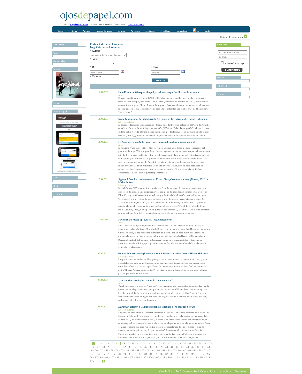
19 (179, 343)
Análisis (86, 31)
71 (205, 350)
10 (133, 343)
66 (179, 350)
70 (200, 350)
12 (143, 343)
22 (195, 343)
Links (207, 31)
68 (189, 350)
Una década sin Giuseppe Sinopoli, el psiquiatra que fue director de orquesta (158, 92)
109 (170, 357)
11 (138, 343)
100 (112, 357)
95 (208, 354)
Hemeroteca (181, 31)
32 (124, 347)
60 (148, 350)
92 (192, 354)
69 (195, 350)
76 (109, 354)
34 (135, 347)
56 (127, 350)
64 (169, 350)
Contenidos (240, 371)
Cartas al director (208, 371)
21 (190, 343)
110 (176, 357)
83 (145, 354)
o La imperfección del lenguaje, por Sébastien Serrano (156, 306)
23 (200, 343)
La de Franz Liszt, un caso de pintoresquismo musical (156, 142)
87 (166, 354)
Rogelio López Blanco (79, 24)
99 (106, 357)
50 (96, 350)
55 (122, 350)
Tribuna (73, 31)
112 (189, 357)
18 (174, 343)
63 (164, 350)
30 (114, 347)
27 (98, 347)
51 (101, 350)
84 (151, 354)
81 (135, 354)
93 (198, 354)
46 (198, 347)
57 (132, 350)
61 (153, 350)
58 (138, 350)
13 (148, 343)
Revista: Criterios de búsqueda (106, 44)
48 (208, 347)
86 (161, 354)
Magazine (150, 31)
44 (187, 347)
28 (103, 347)
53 (112, 350)
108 (163, 357)
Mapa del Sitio (165, 371)
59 (143, 350)
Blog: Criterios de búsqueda (105, 47)
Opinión (122, 31)
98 (101, 357)
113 (195, 357)
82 (140, 354)
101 (119, 357)
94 (203, 354)
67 (184, 350)
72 (210, 350)
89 (177, 354)
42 (177, 347)
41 (172, 347)
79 (124, 354)
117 (98, 361)
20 (184, 343)
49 (91, 350)
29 (109, 347)
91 (187, 354)
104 (138, 357)
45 (192, 347)
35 (140, 347)
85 (156, 354)
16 (164, 343)
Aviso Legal (225, 371)
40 (166, 347)
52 (107, 350)
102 (125, 357)
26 (93, 347)
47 (203, 347)
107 (157, 357)
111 (182, 357)
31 (119, 347)
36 (145, 347)
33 (130, 347)
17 (169, 343)
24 (205, 343)
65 (174, 350)
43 (182, 347)
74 (98, 354)
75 (103, 354)
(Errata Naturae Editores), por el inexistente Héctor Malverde (162, 253)
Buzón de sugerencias (186, 371)
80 (130, 354)
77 (114, 354)
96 (91, 357)
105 (144, 357)
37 (151, 347)
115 (208, 357)
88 (172, 354)
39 (161, 347)
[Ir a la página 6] (93, 343)
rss (197, 31)
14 (153, 343)
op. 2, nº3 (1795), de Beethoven (145, 219)
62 (158, 350)
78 (119, 354)
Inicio (60, 31)
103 (131, 357)
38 (156, 347)
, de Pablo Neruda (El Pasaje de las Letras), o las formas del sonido (162, 119)
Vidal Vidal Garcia (136, 24)
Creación (135, 31)
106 (150, 357)
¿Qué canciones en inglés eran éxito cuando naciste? (145, 280)
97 (96, 357)
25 (210, 343)
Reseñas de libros (104, 31)
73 (93, 354)
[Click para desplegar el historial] (245, 36)
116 (92, 361)
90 (182, 354)
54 (117, 350)
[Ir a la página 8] (103, 360)
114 (201, 357)
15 (159, 343)
